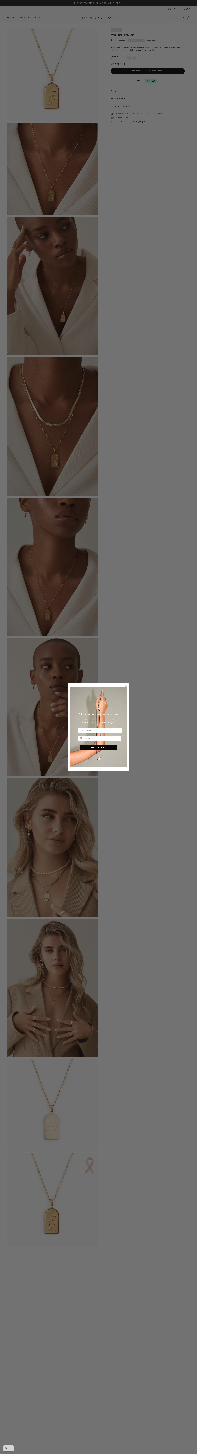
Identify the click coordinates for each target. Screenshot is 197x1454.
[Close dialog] (126, 685)
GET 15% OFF (98, 747)
